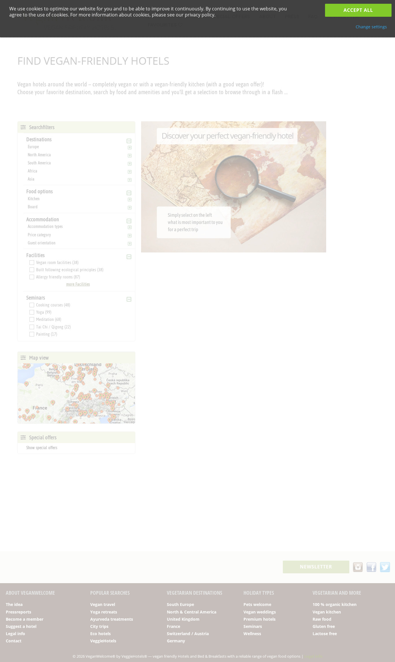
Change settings (371, 26)
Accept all (358, 10)
